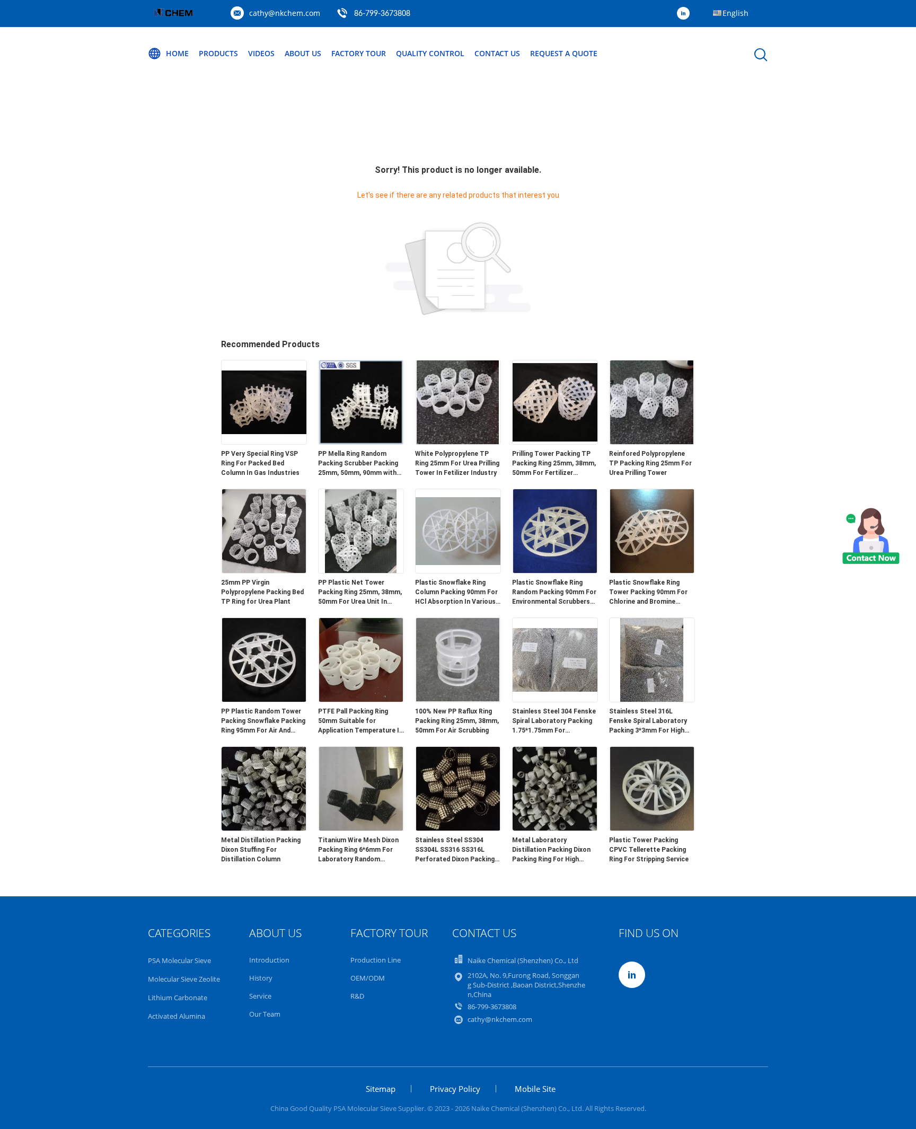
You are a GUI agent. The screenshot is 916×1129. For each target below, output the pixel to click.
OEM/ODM (367, 978)
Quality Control (430, 53)
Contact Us (497, 53)
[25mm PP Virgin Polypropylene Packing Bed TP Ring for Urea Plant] (264, 570)
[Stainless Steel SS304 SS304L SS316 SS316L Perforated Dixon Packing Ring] (458, 828)
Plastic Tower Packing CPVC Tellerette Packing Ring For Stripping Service (649, 849)
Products (218, 53)
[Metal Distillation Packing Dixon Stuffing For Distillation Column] (264, 828)
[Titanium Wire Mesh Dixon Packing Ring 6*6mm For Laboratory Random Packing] (361, 828)
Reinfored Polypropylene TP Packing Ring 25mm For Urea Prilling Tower (650, 463)
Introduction (269, 960)
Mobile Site (535, 1088)
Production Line (375, 960)
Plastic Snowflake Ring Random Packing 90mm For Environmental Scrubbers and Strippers (554, 592)
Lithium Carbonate (177, 997)
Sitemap (380, 1088)
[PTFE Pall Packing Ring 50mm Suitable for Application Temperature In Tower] (361, 699)
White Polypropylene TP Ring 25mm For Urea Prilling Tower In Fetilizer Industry (457, 463)
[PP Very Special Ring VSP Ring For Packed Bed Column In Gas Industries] (264, 441)
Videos (261, 53)
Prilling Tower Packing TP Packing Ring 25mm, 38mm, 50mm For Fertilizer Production (554, 464)
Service (260, 996)
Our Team (264, 1014)
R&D (357, 996)
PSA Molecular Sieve (179, 960)
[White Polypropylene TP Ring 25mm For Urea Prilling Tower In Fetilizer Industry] (458, 441)
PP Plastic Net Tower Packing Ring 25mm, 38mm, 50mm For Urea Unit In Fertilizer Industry (360, 592)
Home (177, 53)
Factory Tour (358, 53)
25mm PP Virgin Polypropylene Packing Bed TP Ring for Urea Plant (262, 592)
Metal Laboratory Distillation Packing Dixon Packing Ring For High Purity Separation (551, 850)
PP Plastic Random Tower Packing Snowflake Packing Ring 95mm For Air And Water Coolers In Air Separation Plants (263, 721)
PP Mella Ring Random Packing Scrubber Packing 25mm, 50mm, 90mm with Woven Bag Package (358, 464)
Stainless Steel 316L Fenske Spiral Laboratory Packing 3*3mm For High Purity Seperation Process (650, 721)
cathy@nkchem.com (284, 13)
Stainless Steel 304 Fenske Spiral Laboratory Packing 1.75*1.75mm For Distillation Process (554, 721)
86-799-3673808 (382, 13)
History (260, 978)
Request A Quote (563, 53)
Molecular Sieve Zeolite (184, 979)
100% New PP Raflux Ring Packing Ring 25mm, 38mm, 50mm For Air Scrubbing (457, 721)
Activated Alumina (176, 1016)
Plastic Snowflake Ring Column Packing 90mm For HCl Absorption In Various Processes (456, 592)
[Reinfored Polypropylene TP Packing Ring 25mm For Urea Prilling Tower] (652, 441)
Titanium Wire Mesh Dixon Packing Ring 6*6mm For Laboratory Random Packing (358, 850)
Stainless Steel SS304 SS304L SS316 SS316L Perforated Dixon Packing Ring (455, 850)
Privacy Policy (455, 1088)
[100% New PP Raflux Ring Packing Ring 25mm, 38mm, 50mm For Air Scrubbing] (458, 699)
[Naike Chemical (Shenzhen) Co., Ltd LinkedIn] (686, 14)
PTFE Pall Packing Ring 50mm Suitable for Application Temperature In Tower (360, 721)
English (735, 13)
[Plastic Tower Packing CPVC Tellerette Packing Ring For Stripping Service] (652, 828)
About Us (303, 53)
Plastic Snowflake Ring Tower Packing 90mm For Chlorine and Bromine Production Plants (648, 592)
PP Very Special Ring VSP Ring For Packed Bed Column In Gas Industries (260, 463)
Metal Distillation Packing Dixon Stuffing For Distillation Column (261, 849)
